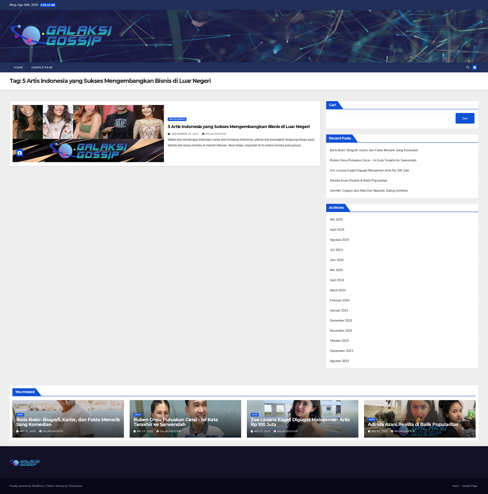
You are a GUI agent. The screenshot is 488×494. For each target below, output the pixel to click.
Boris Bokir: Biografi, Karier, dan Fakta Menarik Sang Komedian (374, 150)
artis (20, 415)
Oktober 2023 (339, 340)
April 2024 (337, 280)
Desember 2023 (341, 320)
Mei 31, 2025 (28, 431)
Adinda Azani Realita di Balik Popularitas (358, 180)
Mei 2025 (336, 219)
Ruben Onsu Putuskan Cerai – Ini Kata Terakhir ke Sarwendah (373, 160)
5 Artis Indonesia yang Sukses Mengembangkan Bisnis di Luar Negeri (239, 126)
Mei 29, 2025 (145, 431)
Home (18, 67)
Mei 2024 (336, 270)
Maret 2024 (338, 290)
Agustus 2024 (339, 239)
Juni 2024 (337, 260)
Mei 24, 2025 (380, 431)
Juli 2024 (336, 249)
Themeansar (75, 485)
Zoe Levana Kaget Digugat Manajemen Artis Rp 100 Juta (369, 170)
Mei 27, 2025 (262, 431)
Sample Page (42, 67)
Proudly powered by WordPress (27, 485)
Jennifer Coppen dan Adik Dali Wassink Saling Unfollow (369, 190)
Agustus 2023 (339, 361)
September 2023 (341, 350)
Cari (332, 105)
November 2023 (341, 330)
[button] (467, 67)
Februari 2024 (340, 300)
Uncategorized (177, 119)
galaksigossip (215, 134)
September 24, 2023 (185, 134)
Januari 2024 (339, 310)
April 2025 (337, 229)
